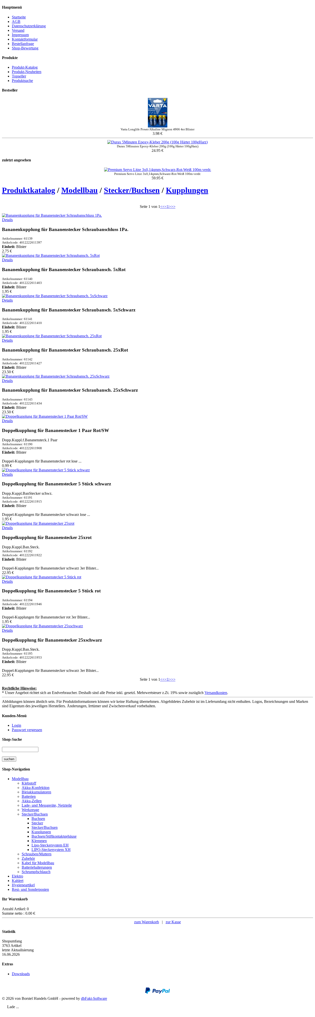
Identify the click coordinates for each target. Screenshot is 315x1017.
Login (16, 725)
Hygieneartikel (23, 885)
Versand (18, 30)
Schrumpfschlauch (36, 872)
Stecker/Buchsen (132, 190)
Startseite (19, 17)
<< (162, 206)
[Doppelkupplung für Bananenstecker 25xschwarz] (42, 626)
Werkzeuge (30, 810)
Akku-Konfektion (35, 788)
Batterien (29, 796)
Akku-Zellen (32, 801)
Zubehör (28, 858)
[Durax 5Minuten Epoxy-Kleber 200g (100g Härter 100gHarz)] (157, 142)
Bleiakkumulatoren (36, 792)
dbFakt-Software (94, 998)
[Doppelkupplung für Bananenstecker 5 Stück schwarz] (46, 470)
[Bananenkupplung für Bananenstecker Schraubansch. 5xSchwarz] (55, 296)
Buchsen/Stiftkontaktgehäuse (54, 836)
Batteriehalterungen (37, 867)
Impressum (20, 35)
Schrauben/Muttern (36, 854)
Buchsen (38, 819)
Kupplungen (187, 190)
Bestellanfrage (23, 44)
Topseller (19, 76)
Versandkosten (216, 693)
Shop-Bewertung (25, 48)
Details (7, 220)
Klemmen (39, 841)
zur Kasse (173, 922)
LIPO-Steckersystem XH (51, 850)
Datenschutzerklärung (29, 26)
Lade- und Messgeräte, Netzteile (47, 805)
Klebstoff (29, 783)
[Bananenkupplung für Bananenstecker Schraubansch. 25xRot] (52, 336)
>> (173, 206)
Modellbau (79, 190)
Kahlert (17, 880)
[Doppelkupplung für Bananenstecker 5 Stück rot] (41, 577)
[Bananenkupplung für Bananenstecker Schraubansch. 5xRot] (51, 255)
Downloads (21, 974)
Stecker (37, 823)
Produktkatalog (28, 190)
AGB (16, 21)
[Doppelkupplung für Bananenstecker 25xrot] (38, 523)
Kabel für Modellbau (38, 863)
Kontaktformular (25, 39)
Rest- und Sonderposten (30, 889)
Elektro (17, 876)
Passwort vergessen (27, 730)
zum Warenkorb (146, 922)
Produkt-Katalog (25, 67)
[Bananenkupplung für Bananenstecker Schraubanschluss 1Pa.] (52, 215)
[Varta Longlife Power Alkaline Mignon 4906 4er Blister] (157, 126)
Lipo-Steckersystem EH (50, 845)
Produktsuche (22, 80)
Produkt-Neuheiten (26, 72)
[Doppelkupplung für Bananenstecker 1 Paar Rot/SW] (45, 416)
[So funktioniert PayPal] (157, 992)
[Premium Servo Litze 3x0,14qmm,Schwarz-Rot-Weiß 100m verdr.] (157, 170)
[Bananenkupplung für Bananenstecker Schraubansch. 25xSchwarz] (56, 376)
